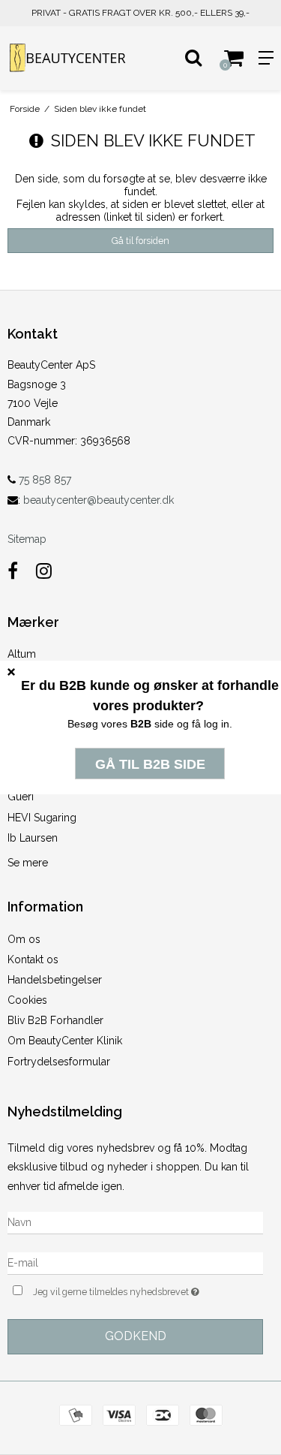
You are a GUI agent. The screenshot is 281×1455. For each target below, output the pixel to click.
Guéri (20, 797)
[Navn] (135, 1222)
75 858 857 (43, 480)
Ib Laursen (32, 838)
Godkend (135, 1336)
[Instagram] (44, 571)
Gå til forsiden (140, 240)
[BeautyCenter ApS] (70, 58)
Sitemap (26, 539)
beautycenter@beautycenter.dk (98, 500)
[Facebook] (12, 571)
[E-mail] (135, 1262)
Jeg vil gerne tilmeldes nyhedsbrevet (129, 1288)
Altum (21, 654)
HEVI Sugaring (41, 818)
